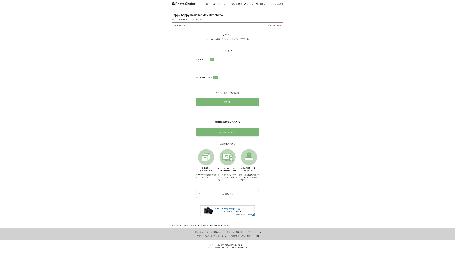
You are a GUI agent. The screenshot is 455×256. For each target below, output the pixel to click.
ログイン (250, 4)
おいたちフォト (221, 4)
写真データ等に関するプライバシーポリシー (212, 236)
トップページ (176, 225)
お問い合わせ (198, 232)
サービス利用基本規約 (214, 232)
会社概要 (256, 236)
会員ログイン (235, 39)
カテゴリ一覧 (187, 225)
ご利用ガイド (263, 4)
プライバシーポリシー (255, 232)
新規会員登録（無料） (227, 132)
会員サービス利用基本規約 (234, 232)
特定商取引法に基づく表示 (240, 236)
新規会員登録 (237, 4)
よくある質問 (278, 4)
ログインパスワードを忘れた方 (227, 93)
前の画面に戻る (179, 26)
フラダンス (198, 225)
